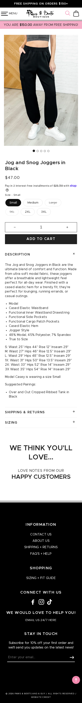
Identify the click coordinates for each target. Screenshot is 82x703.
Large (53, 202)
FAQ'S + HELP (41, 553)
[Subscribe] (72, 657)
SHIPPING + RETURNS (41, 547)
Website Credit (41, 697)
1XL (12, 211)
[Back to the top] (76, 680)
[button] (68, 14)
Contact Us (41, 534)
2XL (27, 211)
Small (13, 202)
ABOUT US (41, 540)
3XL (44, 211)
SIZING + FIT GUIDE (41, 578)
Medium (32, 202)
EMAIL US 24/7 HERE (40, 620)
